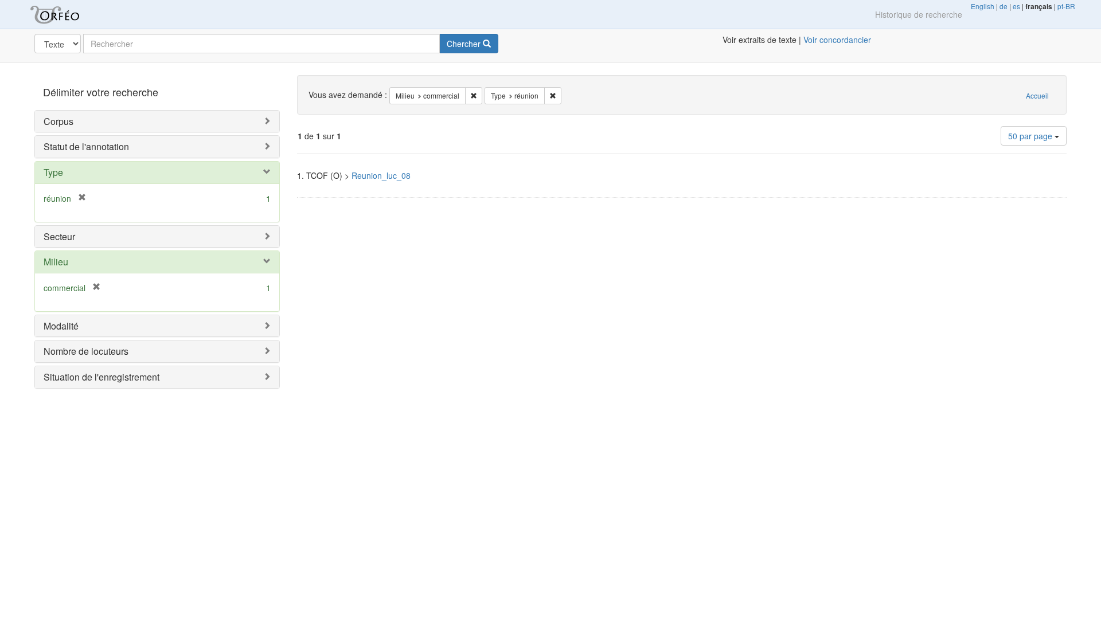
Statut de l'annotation (86, 146)
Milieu (56, 261)
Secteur (59, 236)
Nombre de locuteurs (86, 351)
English (982, 6)
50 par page (1031, 136)
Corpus (58, 121)
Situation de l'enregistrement (101, 376)
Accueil (1037, 95)
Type (53, 172)
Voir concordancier (837, 39)
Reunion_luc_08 (381, 175)
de (1004, 6)
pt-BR (1066, 6)
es (1016, 6)
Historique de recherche (918, 14)
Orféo (69, 14)
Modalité (61, 325)
